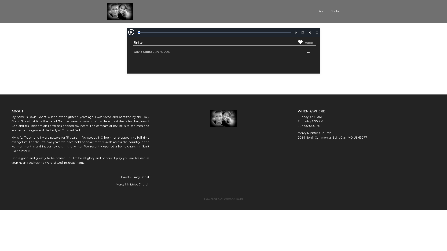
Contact (336, 11)
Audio (309, 43)
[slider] (215, 32)
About (323, 11)
